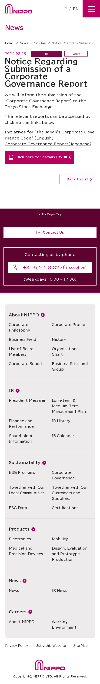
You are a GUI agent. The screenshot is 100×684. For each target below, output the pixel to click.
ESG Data (18, 508)
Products (19, 529)
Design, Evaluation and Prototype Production (70, 554)
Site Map (80, 645)
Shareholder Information (21, 438)
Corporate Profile (68, 324)
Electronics (20, 539)
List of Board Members (21, 351)
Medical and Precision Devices (26, 551)
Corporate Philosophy (19, 327)
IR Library (61, 421)
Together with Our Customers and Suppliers (70, 493)
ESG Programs (22, 472)
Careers (18, 612)
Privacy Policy (16, 645)
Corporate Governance (63, 475)
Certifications (65, 508)
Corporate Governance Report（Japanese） (48, 144)
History (59, 339)
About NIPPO (24, 315)
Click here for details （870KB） (43, 157)
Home (9, 43)
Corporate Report (26, 363)
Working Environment (64, 624)
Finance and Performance (21, 423)
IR (11, 390)
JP (65, 9)
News (24, 43)
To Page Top (51, 214)
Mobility (60, 539)
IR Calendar (63, 436)
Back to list (77, 179)
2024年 (40, 43)
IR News (59, 590)
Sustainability (24, 463)
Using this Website (50, 645)
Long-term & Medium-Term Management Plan (69, 406)
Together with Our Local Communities (27, 490)
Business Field (22, 339)
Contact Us (53, 232)
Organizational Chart (66, 351)
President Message (27, 400)
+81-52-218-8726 (44, 268)
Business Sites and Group (70, 366)
